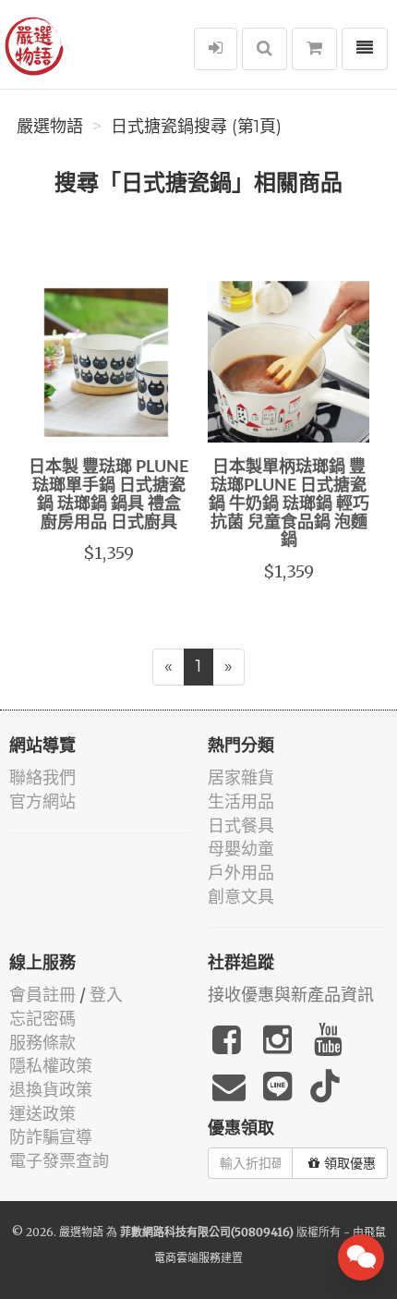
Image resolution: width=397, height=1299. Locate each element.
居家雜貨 (241, 777)
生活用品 (241, 801)
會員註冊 (42, 994)
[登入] (215, 49)
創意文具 (241, 896)
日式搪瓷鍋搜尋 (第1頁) (196, 126)
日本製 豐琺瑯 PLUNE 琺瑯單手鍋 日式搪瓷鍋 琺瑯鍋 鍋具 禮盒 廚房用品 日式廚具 (108, 494)
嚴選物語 (50, 126)
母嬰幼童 (241, 848)
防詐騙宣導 (50, 1136)
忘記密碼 (42, 1018)
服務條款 (42, 1042)
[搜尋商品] (264, 49)
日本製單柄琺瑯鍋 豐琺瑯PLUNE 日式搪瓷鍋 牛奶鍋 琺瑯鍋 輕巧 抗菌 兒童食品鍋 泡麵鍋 (289, 504)
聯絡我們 (42, 777)
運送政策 (42, 1113)
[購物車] (314, 49)
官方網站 (42, 801)
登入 (106, 994)
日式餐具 (241, 825)
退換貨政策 (50, 1089)
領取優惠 (350, 1163)
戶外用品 (241, 872)
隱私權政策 (50, 1065)
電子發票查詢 (59, 1161)
